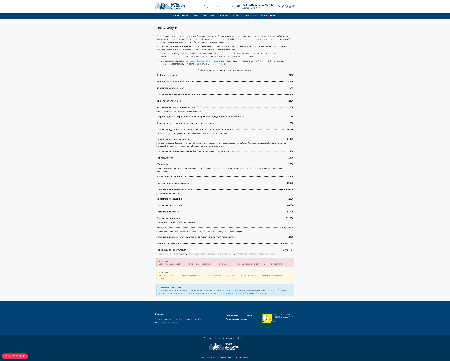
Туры (204, 16)
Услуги (196, 16)
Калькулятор (224, 16)
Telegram (243, 338)
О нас (255, 16)
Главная (176, 16)
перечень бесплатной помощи (232, 293)
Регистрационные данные (236, 319)
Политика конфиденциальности (239, 315)
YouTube (220, 338)
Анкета (247, 16)
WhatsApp (232, 338)
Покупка (213, 16)
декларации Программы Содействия (201, 61)
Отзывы (264, 16)
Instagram (209, 338)
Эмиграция (237, 16)
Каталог (185, 16)
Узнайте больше (15, 356)
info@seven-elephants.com (221, 6)
